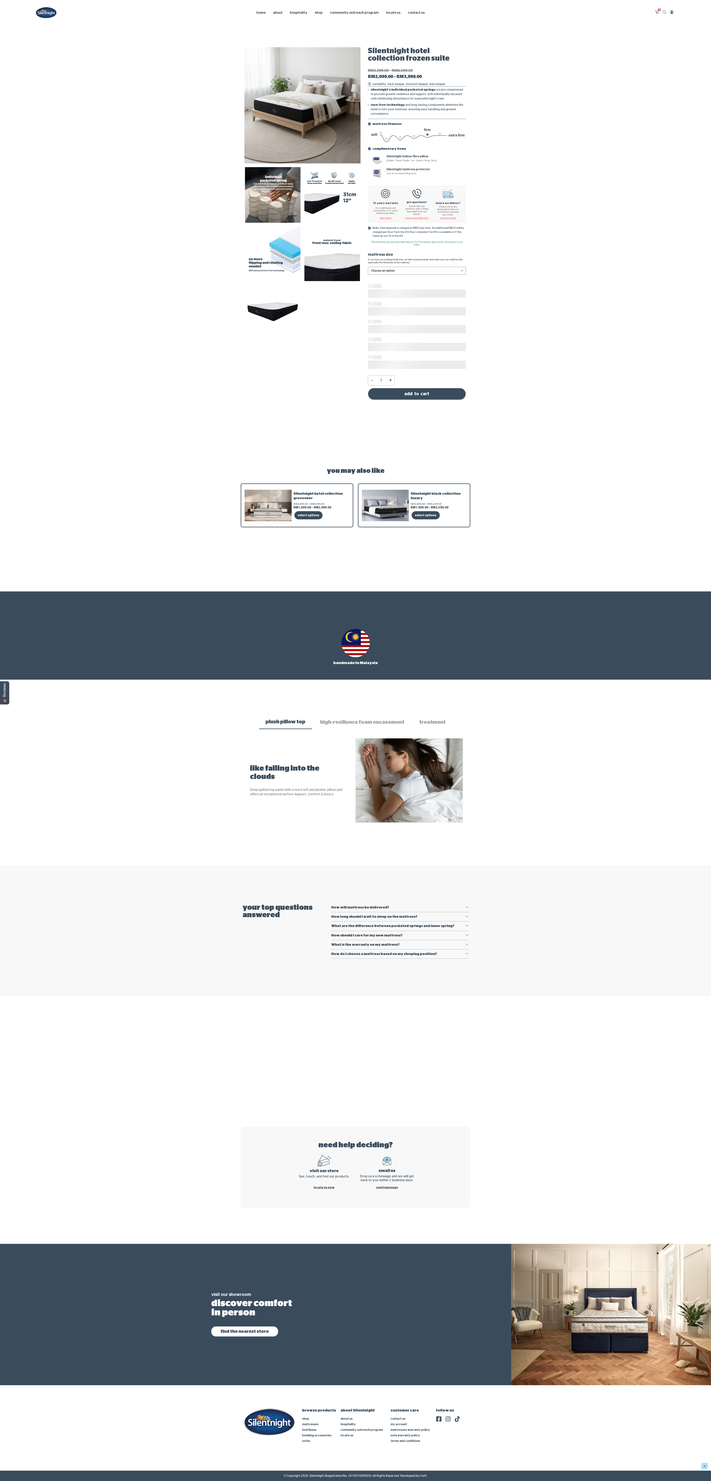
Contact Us (397, 1376)
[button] (399, 847)
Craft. (423, 1433)
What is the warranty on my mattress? (365, 902)
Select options (308, 454)
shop (319, 12)
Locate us (347, 1393)
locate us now (324, 1145)
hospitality (298, 12)
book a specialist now (416, 218)
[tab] (285, 662)
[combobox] (417, 270)
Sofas (306, 1399)
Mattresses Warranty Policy (410, 1388)
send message (387, 1145)
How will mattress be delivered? (360, 847)
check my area (448, 218)
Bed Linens (309, 1388)
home (261, 12)
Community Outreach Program (362, 1388)
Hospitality (348, 1382)
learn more (385, 218)
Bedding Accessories (316, 1393)
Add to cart (416, 327)
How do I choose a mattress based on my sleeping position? (384, 912)
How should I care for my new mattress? (367, 893)
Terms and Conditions (405, 1399)
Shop (305, 1376)
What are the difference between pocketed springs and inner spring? (392, 884)
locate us (393, 12)
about (278, 12)
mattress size (380, 254)
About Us (347, 1376)
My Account (398, 1382)
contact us (416, 12)
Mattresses (310, 1382)
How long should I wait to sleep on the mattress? (374, 875)
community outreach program (354, 12)
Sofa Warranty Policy (405, 1393)
